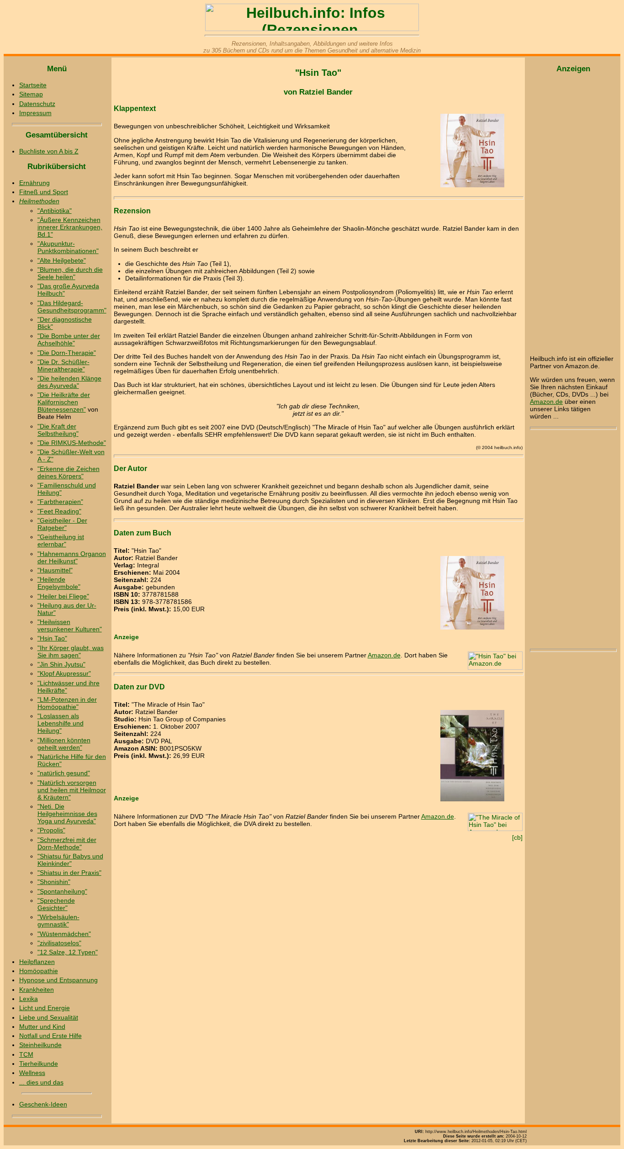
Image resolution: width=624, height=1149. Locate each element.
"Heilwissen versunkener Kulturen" (69, 625)
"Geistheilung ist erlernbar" (60, 540)
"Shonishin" (53, 881)
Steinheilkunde (40, 1044)
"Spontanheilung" (62, 891)
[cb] (517, 837)
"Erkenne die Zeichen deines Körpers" (68, 472)
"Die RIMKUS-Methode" (71, 442)
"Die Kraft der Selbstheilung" (58, 430)
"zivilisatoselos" (59, 943)
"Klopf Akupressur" (64, 673)
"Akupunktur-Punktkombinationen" (68, 247)
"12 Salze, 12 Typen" (67, 952)
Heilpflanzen (37, 961)
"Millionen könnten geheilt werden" (63, 743)
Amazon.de (384, 655)
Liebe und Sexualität (48, 1017)
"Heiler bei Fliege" (63, 596)
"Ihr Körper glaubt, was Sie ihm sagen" (70, 651)
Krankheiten (36, 989)
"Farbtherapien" (60, 501)
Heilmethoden (39, 201)
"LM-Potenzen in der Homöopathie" (67, 703)
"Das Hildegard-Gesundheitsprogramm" (71, 306)
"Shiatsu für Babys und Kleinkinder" (70, 859)
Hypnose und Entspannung (58, 980)
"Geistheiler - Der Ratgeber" (62, 524)
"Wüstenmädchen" (64, 933)
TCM (26, 1054)
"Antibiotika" (54, 210)
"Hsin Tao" (52, 638)
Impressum (35, 112)
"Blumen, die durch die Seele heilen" (70, 273)
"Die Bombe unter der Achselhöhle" (68, 339)
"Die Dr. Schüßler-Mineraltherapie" (63, 365)
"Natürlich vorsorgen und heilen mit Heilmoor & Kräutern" (71, 790)
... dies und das (41, 1082)
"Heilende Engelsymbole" (58, 583)
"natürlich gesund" (63, 773)
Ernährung (34, 182)
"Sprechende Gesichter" (56, 904)
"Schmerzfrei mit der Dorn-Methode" (66, 843)
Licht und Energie (44, 1007)
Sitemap (31, 94)
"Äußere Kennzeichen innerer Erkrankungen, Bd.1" (69, 227)
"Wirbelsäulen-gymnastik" (58, 920)
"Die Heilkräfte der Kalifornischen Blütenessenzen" (63, 402)
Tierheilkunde (38, 1063)
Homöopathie (38, 970)
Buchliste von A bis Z (49, 151)
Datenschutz (37, 103)
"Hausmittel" (55, 570)
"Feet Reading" (59, 511)
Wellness (32, 1072)
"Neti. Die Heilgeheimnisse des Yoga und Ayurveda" (67, 814)
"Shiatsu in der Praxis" (69, 872)
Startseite (33, 85)
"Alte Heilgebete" (61, 260)
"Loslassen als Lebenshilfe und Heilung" (60, 723)
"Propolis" (51, 830)
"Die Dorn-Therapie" (66, 352)
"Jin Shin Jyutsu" (61, 664)
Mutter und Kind (42, 1026)
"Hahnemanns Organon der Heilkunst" (71, 557)
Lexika (28, 998)
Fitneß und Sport (43, 192)
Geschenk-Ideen (43, 1104)
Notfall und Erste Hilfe (50, 1035)
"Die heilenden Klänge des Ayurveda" (69, 382)
